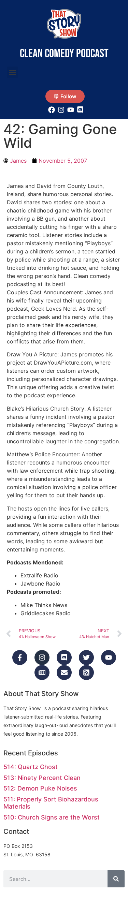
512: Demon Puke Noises (40, 788)
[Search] (116, 878)
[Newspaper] (41, 672)
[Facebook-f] (19, 657)
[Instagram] (41, 657)
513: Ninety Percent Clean (42, 777)
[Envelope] (64, 672)
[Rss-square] (86, 672)
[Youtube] (108, 657)
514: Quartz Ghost (30, 766)
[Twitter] (86, 657)
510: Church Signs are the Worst (51, 817)
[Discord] (64, 657)
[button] (12, 72)
